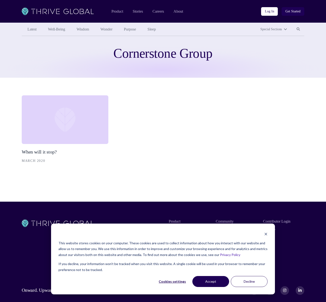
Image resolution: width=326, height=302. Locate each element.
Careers (158, 11)
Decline (249, 281)
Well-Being (56, 29)
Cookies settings (172, 281)
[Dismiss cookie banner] (266, 234)
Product (117, 11)
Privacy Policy (230, 255)
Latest (32, 29)
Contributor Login (276, 221)
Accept (210, 281)
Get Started (292, 11)
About (178, 11)
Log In (269, 11)
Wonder (106, 29)
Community (225, 221)
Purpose (130, 29)
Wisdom (83, 29)
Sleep (151, 29)
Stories (138, 11)
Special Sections (271, 29)
